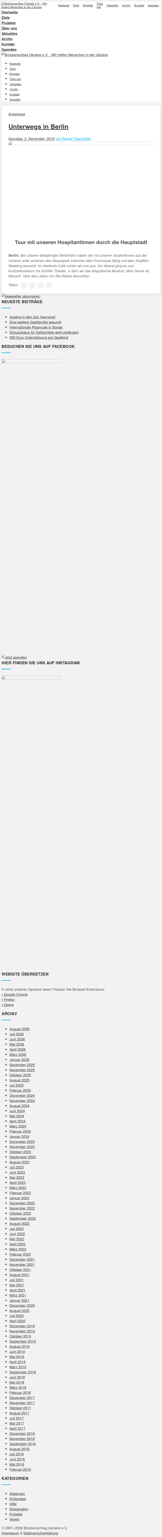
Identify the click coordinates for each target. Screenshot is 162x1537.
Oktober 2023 (20, 1151)
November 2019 (22, 1330)
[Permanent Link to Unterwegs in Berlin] (81, 143)
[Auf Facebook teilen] (23, 285)
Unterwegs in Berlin (38, 126)
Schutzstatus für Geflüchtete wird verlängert (44, 332)
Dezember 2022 (22, 1202)
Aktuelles (112, 5)
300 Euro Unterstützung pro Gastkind (38, 337)
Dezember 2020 (22, 1305)
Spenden (153, 5)
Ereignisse (16, 114)
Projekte (88, 5)
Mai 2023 (16, 1177)
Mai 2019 (16, 1356)
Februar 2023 (20, 1192)
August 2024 (19, 1105)
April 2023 (17, 1182)
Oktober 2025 (20, 1074)
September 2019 (22, 1341)
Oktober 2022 (20, 1213)
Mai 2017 (16, 1423)
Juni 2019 (17, 1351)
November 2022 (22, 1208)
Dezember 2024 (22, 1095)
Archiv (126, 5)
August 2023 (19, 1161)
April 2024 (17, 1120)
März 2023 (17, 1187)
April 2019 (17, 1361)
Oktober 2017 (20, 1407)
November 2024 (22, 1100)
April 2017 (17, 1428)
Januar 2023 (19, 1197)
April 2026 (17, 1049)
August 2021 (19, 1274)
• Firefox (8, 999)
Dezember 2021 (22, 1259)
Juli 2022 (16, 1228)
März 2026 (17, 1054)
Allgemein (17, 1493)
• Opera (8, 1004)
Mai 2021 (16, 1284)
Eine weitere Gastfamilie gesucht (35, 321)
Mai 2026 (16, 1044)
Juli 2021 (16, 1279)
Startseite (63, 5)
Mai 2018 (16, 1382)
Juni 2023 (17, 1172)
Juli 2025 (16, 1085)
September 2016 (22, 1443)
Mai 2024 (16, 1115)
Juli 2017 (16, 1418)
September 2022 (22, 1218)
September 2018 (22, 1371)
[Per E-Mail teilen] (49, 285)
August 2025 (19, 1080)
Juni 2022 (17, 1233)
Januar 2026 (19, 1059)
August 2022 (19, 1223)
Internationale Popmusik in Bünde (36, 327)
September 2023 (22, 1156)
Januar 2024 (19, 1136)
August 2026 (19, 1028)
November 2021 (22, 1264)
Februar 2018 (20, 1392)
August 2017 (19, 1412)
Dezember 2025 (22, 1064)
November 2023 (22, 1146)
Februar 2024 (20, 1131)
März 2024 (17, 1126)
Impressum (10, 1532)
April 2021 (17, 1290)
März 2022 (17, 1249)
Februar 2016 (20, 1469)
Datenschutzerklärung (41, 1532)
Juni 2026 (17, 1039)
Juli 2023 (16, 1167)
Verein (14, 1519)
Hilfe (13, 1503)
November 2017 (22, 1402)
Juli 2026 (16, 1033)
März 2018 (17, 1387)
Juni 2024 (17, 1110)
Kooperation (18, 1508)
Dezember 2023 (22, 1141)
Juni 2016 (17, 1459)
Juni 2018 (17, 1377)
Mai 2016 (16, 1464)
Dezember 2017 (22, 1397)
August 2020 (19, 1310)
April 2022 (17, 1243)
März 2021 (17, 1295)
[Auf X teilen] (32, 285)
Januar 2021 (19, 1300)
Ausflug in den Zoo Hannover (32, 316)
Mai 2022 (16, 1238)
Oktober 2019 (20, 1336)
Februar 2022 (20, 1254)
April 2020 (17, 1320)
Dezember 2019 (22, 1325)
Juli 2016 (16, 1453)
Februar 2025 (20, 1090)
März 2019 (17, 1366)
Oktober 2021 (20, 1269)
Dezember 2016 (22, 1433)
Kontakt (139, 5)
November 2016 (22, 1438)
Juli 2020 (16, 1315)
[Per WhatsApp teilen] (40, 285)
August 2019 (19, 1346)
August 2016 (19, 1448)
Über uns (100, 5)
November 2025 (22, 1069)
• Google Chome (15, 994)
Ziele (76, 5)
